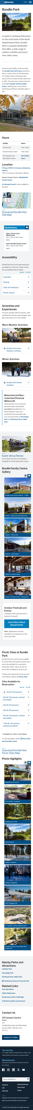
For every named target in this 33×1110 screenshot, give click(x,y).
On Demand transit (9, 184)
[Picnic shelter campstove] (17, 801)
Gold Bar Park (7, 969)
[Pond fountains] (17, 842)
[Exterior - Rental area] (17, 534)
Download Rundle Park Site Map (14, 213)
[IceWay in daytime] (17, 862)
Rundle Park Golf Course (13, 71)
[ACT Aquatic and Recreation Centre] (17, 925)
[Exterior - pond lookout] (17, 553)
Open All (22, 272)
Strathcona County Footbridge (13, 997)
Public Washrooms (8, 993)
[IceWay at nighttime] (17, 882)
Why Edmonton (8, 1060)
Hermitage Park (7, 973)
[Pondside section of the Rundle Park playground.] (17, 948)
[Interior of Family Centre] (17, 574)
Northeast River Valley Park (12, 977)
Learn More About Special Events (16, 623)
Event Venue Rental (12, 455)
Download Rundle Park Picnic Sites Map (14, 752)
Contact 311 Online (11, 1037)
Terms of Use (21, 1087)
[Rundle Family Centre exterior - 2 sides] (17, 495)
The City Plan (7, 1050)
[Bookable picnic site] (17, 821)
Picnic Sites (23, 677)
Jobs (3, 1088)
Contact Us (5, 1085)
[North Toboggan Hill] (17, 903)
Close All (28, 272)
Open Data (5, 1091)
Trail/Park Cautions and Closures (13, 1001)
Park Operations (8, 989)
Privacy (19, 1090)
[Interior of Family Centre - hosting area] (17, 596)
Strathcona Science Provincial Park (16, 981)
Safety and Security (22, 1084)
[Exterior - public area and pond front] (17, 515)
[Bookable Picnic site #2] (17, 782)
